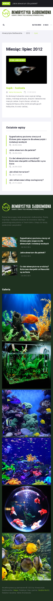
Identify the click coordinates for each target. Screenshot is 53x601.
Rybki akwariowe (17, 60)
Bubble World (43, 590)
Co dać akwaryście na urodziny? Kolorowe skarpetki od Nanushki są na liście (27, 161)
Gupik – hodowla (15, 88)
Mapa (16, 590)
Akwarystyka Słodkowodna (12, 33)
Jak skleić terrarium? (19, 172)
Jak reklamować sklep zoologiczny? (26, 180)
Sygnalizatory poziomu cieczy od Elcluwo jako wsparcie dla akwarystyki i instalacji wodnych (27, 139)
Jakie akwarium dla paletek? (22, 150)
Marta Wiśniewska (15, 92)
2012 (28, 33)
